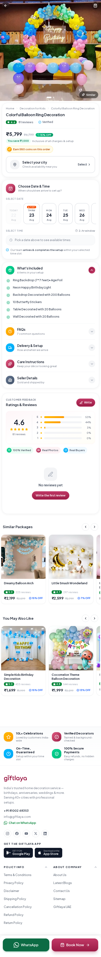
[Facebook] (17, 833)
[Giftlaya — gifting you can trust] (15, 778)
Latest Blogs (62, 883)
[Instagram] (7, 833)
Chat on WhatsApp (22, 823)
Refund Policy (13, 915)
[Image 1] (49, 97)
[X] (35, 833)
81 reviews (26, 122)
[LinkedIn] (45, 833)
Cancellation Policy (18, 907)
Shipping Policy (15, 899)
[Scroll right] (94, 527)
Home (10, 108)
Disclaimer (11, 891)
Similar (90, 94)
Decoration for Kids (33, 108)
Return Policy (13, 923)
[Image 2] (53, 97)
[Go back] (5, 5)
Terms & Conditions (17, 875)
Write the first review (51, 495)
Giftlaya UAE (62, 907)
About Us (59, 875)
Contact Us (61, 891)
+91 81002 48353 (16, 810)
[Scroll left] (85, 527)
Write (88, 402)
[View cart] (95, 5)
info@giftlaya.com (17, 817)
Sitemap (59, 899)
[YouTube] (26, 833)
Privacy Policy (13, 883)
